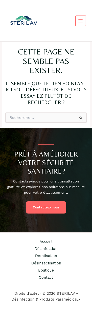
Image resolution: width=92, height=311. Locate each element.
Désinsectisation (46, 263)
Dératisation (46, 255)
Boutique (46, 270)
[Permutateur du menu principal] (80, 21)
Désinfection (45, 248)
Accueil (46, 241)
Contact (46, 277)
